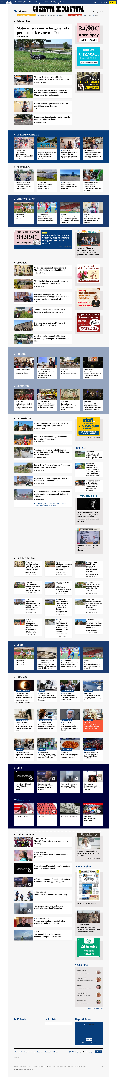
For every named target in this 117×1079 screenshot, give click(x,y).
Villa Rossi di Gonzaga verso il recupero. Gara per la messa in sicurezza (51, 282)
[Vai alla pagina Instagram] (101, 2)
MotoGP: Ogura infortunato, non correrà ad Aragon (51, 842)
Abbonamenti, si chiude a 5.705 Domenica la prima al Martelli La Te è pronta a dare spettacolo (70, 219)
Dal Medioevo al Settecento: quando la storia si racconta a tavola (68, 407)
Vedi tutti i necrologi (95, 1008)
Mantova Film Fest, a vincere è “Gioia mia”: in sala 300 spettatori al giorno (92, 375)
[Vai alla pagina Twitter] (104, 2)
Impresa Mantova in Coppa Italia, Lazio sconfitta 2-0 (91, 756)
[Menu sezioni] (2, 2)
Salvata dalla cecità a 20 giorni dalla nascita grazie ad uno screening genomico (46, 726)
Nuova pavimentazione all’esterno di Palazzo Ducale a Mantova (49, 324)
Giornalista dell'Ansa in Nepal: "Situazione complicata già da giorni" (24, 787)
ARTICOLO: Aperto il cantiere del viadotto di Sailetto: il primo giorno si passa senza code (51, 504)
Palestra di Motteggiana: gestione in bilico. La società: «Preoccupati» (52, 437)
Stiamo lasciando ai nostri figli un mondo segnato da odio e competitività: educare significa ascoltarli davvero (88, 516)
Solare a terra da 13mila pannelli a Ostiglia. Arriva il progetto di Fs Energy (46, 186)
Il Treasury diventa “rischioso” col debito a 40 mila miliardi (69, 697)
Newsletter (34, 2)
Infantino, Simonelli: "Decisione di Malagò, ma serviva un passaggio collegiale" (45, 786)
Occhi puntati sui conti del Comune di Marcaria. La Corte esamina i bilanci (50, 269)
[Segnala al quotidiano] (70, 1052)
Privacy (26, 1052)
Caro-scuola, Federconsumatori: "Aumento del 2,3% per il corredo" (92, 787)
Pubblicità (18, 1052)
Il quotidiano (82, 1019)
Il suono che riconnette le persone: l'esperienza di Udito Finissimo (88, 853)
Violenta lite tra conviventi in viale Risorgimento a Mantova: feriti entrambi (51, 78)
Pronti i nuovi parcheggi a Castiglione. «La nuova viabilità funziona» (52, 118)
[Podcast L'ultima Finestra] (88, 81)
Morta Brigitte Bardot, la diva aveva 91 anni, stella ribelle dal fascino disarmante (92, 726)
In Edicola (20, 1019)
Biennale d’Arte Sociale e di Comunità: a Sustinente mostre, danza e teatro (47, 375)
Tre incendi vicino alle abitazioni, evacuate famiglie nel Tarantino (48, 935)
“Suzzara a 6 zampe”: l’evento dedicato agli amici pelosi (93, 586)
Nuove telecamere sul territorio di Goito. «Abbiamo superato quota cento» (51, 424)
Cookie (32, 1052)
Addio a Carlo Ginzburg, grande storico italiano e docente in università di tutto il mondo (69, 727)
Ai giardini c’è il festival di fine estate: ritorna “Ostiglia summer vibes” (24, 406)
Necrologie (54, 2)
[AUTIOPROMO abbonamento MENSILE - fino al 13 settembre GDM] (88, 56)
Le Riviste (50, 1019)
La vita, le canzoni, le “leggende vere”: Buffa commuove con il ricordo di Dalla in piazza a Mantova (92, 406)
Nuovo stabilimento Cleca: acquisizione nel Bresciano (69, 187)
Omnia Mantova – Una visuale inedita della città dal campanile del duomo (88, 929)
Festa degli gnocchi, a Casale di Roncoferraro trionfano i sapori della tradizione (69, 756)
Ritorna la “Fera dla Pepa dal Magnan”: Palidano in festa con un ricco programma (46, 405)
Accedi (62, 2)
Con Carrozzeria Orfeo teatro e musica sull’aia (69, 373)
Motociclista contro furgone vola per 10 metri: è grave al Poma (43, 30)
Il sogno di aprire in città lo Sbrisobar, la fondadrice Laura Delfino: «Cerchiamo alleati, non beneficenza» (69, 155)
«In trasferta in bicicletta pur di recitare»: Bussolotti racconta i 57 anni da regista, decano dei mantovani (92, 155)
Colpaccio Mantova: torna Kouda (22, 218)
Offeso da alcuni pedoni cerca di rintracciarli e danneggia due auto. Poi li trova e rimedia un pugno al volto (51, 296)
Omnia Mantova (84, 924)
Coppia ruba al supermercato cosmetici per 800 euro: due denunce (51, 104)
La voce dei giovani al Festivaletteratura (23, 373)
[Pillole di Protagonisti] (88, 835)
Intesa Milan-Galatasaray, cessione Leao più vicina (51, 855)
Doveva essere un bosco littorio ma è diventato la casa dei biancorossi (47, 666)
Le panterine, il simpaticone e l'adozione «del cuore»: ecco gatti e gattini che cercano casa (24, 756)
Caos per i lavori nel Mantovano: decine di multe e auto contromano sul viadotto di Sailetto (52, 494)
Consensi (40, 1052)
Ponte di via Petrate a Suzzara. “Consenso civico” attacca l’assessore (52, 466)
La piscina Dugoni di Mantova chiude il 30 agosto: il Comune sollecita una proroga (47, 155)
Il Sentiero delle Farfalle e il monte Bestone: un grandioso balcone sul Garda (92, 697)
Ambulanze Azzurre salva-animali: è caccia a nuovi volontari (24, 187)
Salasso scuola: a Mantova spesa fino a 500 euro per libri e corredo (24, 156)
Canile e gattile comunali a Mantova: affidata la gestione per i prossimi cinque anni (51, 338)
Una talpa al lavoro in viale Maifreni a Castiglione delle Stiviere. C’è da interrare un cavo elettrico (52, 452)
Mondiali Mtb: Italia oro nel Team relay (50, 894)
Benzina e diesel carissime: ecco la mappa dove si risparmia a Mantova (92, 187)
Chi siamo (55, 1052)
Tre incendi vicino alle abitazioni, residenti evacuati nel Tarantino (69, 786)
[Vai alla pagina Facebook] (98, 2)
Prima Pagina (83, 866)
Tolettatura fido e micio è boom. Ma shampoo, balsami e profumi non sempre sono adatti (24, 727)
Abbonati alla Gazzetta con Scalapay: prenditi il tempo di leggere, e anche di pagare (56, 239)
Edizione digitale (21, 2)
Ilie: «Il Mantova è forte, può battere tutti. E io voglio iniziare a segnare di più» (46, 218)
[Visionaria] (88, 496)
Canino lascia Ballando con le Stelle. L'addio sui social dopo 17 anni (49, 922)
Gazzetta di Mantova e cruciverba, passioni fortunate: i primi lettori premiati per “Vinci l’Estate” (88, 251)
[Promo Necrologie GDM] (88, 273)
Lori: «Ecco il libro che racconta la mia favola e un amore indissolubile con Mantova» (92, 219)
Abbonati (112, 2)
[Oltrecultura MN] (88, 529)
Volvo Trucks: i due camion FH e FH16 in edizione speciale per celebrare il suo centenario (47, 698)
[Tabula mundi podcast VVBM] (88, 297)
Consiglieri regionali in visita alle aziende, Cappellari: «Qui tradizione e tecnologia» (47, 756)
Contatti (48, 1052)
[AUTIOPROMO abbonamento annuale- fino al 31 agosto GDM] (88, 32)
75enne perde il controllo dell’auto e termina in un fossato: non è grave (49, 310)
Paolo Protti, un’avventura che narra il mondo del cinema (87, 547)
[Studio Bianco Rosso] (88, 322)
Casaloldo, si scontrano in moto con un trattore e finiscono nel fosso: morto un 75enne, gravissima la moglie (50, 92)
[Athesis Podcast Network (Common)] (88, 947)
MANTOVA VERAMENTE (69, 817)
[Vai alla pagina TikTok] (107, 2)
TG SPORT (41, 817)
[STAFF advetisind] (88, 426)
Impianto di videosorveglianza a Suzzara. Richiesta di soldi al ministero (51, 479)
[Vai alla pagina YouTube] (95, 2)
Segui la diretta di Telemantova (90, 819)
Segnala (45, 2)
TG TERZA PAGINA (22, 817)
